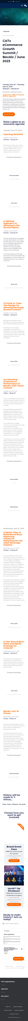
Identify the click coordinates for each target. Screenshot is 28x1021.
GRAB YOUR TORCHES (14, 904)
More (6, 953)
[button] (9, 114)
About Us (8, 1006)
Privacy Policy (8, 1010)
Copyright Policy (14, 1014)
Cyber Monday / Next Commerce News (10, 967)
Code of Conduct (19, 1010)
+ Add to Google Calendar (11, 923)
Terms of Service (17, 1006)
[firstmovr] (10, 5)
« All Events (6, 31)
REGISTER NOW (14, 860)
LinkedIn (13, 1)
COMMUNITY (17, 1)
